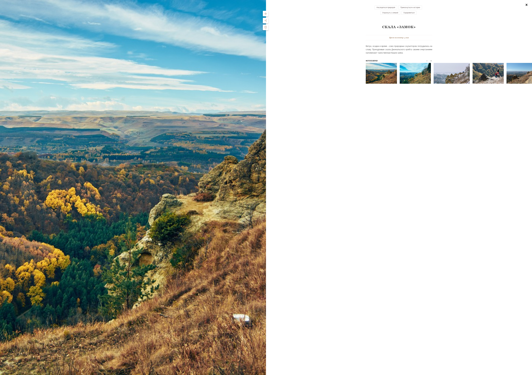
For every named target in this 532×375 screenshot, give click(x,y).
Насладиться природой (386, 7)
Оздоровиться (409, 13)
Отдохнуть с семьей (390, 13)
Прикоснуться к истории (410, 7)
